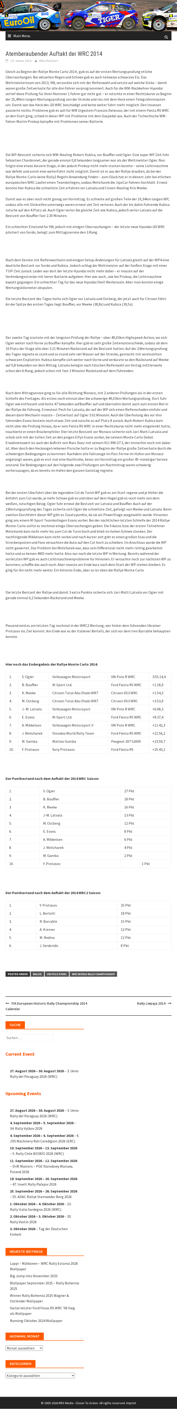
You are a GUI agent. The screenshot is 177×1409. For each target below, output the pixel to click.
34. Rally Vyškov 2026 (26, 1128)
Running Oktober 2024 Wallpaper (36, 1320)
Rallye (37, 974)
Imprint (131, 1403)
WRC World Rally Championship (93, 974)
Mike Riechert (48, 61)
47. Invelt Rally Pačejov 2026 (34, 1184)
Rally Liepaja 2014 (151, 1003)
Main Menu (21, 35)
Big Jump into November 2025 (34, 1276)
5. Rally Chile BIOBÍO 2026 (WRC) (38, 1153)
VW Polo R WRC (57, 974)
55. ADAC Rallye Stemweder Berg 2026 (42, 1196)
